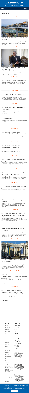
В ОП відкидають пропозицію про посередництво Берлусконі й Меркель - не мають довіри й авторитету (14, 276)
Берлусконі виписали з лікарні (12, 132)
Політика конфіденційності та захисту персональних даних (9, 371)
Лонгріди (17, 338)
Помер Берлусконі (9, 118)
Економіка (7, 331)
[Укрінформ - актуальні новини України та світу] (14, 2)
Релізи (16, 348)
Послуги (6, 5)
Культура (7, 342)
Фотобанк (11, 5)
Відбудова (7, 327)
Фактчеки (7, 333)
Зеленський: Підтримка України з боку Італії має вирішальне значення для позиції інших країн (14, 215)
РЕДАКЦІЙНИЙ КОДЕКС (8, 378)
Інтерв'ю (17, 327)
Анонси (21, 5)
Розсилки (7, 381)
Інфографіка (18, 335)
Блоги (16, 333)
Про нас (7, 352)
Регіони (7, 338)
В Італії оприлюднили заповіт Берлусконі (15, 80)
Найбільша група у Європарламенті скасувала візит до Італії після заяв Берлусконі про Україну (13, 228)
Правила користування (8, 361)
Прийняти (14, 390)
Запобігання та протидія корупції (9, 367)
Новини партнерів (17, 341)
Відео (16, 331)
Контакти (7, 354)
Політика (7, 329)
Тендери (7, 364)
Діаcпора (7, 344)
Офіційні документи (17, 346)
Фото (16, 329)
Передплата (8, 356)
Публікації (17, 325)
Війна (6, 325)
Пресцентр (16, 5)
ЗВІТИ (6, 375)
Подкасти (17, 323)
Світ (6, 335)
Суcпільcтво (8, 340)
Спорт (6, 346)
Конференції (18, 343)
